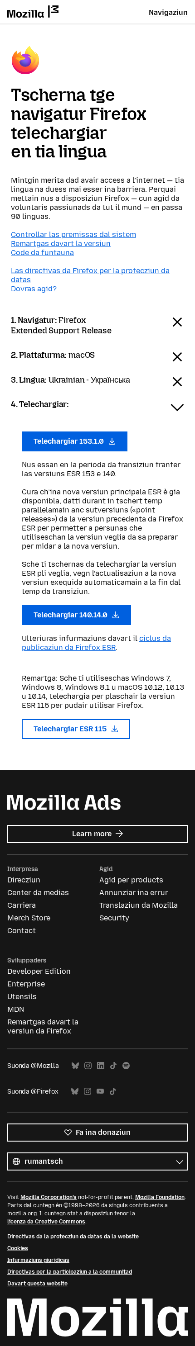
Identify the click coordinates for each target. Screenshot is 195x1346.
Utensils (22, 996)
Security (114, 918)
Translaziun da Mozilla (138, 905)
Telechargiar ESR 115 (71, 729)
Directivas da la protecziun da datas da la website (73, 1236)
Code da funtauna (42, 252)
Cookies (17, 1248)
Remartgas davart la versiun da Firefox (42, 1026)
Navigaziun (168, 12)
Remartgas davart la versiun (61, 243)
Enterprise (26, 984)
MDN (15, 1009)
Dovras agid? (34, 288)
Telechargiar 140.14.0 (71, 615)
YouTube (100, 1091)
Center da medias (38, 892)
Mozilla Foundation (160, 1197)
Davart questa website (37, 1283)
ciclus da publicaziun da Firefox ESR (96, 643)
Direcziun (23, 880)
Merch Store (28, 918)
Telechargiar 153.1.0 (70, 441)
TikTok (113, 1065)
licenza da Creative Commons (46, 1221)
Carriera (21, 905)
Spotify (126, 1065)
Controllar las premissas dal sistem (73, 234)
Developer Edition (39, 971)
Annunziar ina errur (133, 892)
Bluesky (75, 1065)
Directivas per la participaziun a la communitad (69, 1272)
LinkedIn (100, 1065)
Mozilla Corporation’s (48, 1197)
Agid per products (131, 880)
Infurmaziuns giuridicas (38, 1260)
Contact (21, 930)
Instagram (88, 1065)
